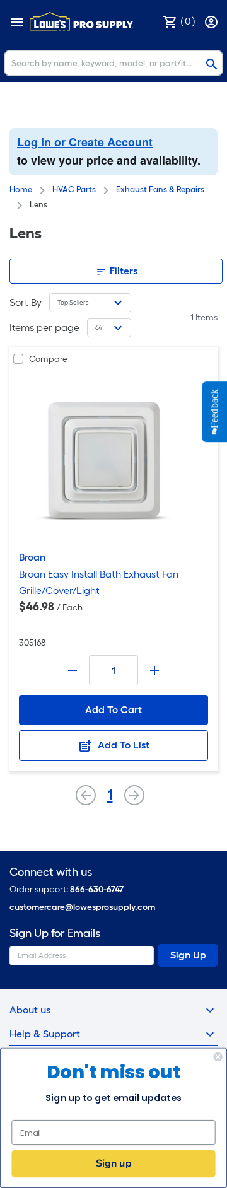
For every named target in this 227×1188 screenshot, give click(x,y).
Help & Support (44, 1034)
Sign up (114, 1163)
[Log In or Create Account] (212, 21)
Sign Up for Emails (54, 933)
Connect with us (50, 872)
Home (20, 189)
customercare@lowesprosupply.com (82, 907)
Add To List (122, 745)
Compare (48, 359)
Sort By (25, 302)
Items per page (44, 328)
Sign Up (188, 955)
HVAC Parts (74, 189)
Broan (32, 557)
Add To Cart (113, 710)
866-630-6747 (97, 889)
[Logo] (81, 21)
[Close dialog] (218, 1057)
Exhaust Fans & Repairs (160, 189)
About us (29, 1010)
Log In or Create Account (85, 142)
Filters (122, 271)
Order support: (66, 889)
